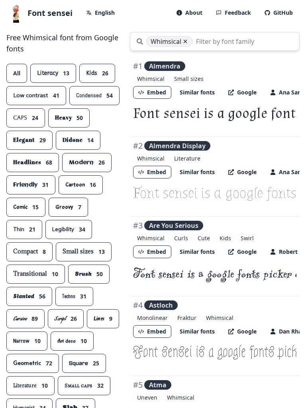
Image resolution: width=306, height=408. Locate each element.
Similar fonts (197, 92)
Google (247, 92)
